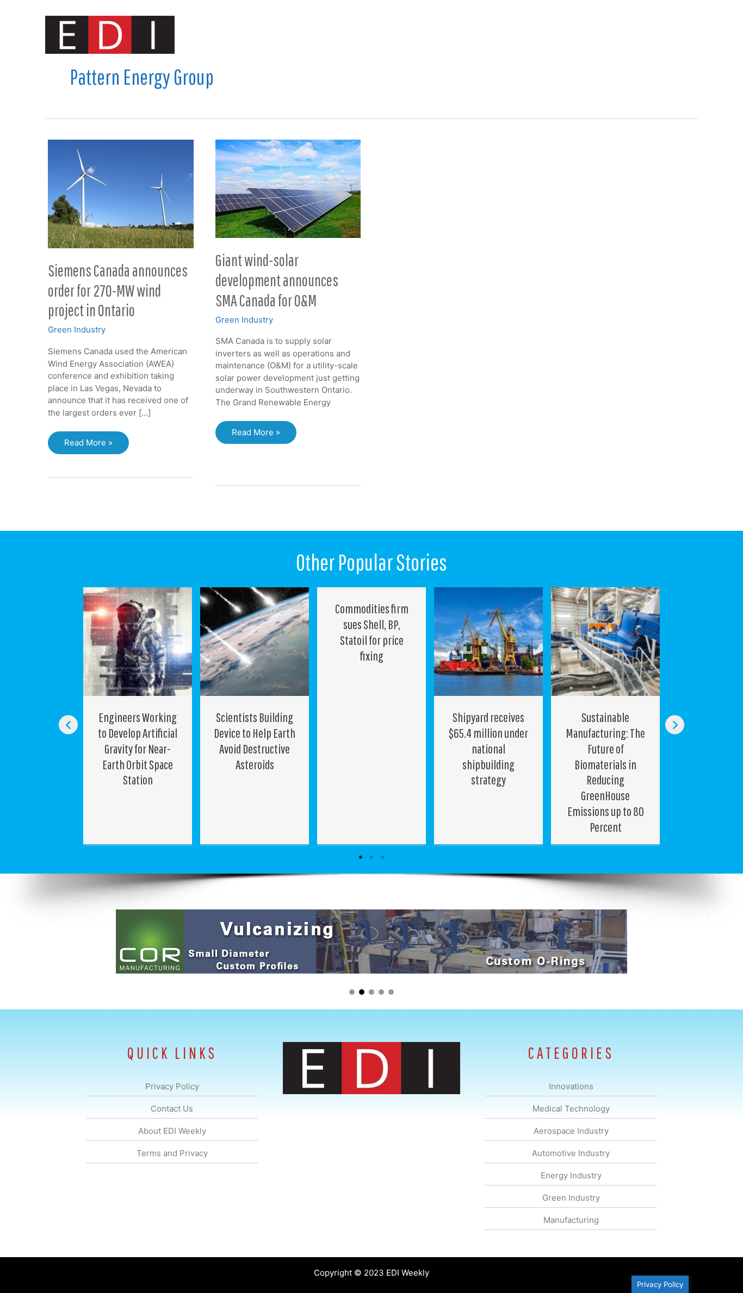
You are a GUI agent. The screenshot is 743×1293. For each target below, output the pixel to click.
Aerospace (343, 34)
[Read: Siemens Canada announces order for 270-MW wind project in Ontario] (121, 193)
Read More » (88, 446)
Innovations (244, 34)
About (597, 34)
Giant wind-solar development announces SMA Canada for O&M (276, 280)
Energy (449, 34)
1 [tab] (360, 857)
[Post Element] (137, 715)
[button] (680, 34)
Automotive (399, 34)
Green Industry (77, 329)
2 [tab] (371, 857)
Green (491, 34)
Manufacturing (544, 34)
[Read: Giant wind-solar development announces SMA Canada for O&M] (288, 188)
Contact (640, 34)
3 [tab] (382, 857)
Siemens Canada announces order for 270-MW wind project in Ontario (118, 290)
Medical (294, 34)
